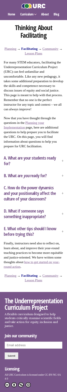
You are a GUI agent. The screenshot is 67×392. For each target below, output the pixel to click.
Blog (56, 14)
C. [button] (30, 193)
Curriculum (27, 14)
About (45, 14)
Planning (10, 49)
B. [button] (26, 175)
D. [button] (25, 213)
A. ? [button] (30, 160)
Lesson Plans (33, 53)
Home (11, 14)
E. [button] (30, 231)
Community (50, 49)
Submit (11, 355)
